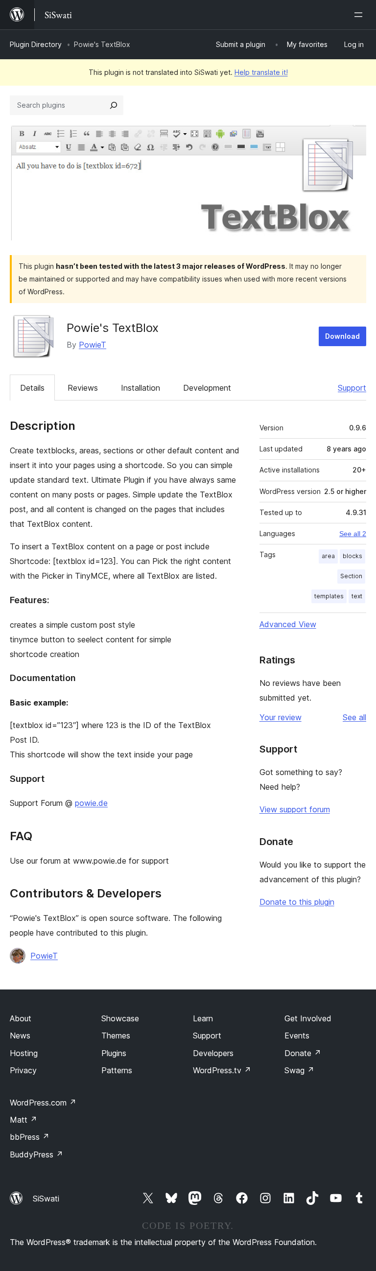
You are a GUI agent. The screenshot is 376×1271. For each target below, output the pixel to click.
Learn (203, 1018)
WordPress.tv (222, 1070)
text (357, 596)
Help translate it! (261, 72)
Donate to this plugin (296, 902)
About (20, 1018)
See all (354, 717)
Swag (299, 1070)
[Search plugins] (113, 105)
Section (351, 576)
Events (296, 1035)
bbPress (29, 1137)
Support (352, 388)
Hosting (24, 1053)
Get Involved (307, 1018)
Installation (140, 388)
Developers (213, 1053)
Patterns (116, 1070)
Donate (302, 1053)
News (20, 1035)
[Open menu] (360, 14)
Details (32, 388)
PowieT (92, 345)
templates (329, 596)
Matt (23, 1120)
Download (342, 336)
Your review (280, 717)
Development (207, 388)
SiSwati (46, 1198)
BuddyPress (36, 1154)
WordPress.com (43, 1102)
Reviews (83, 388)
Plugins (113, 1053)
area (328, 556)
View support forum (294, 809)
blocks (352, 556)
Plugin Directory (36, 44)
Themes (115, 1035)
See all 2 (352, 534)
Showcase (120, 1018)
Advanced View (287, 624)
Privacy (23, 1070)
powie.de (91, 803)
